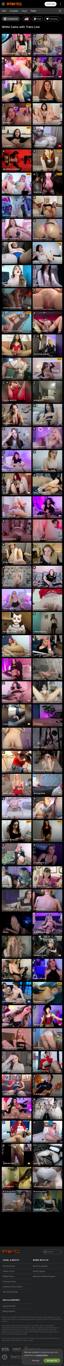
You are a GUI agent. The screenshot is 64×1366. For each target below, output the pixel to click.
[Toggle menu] (3, 4)
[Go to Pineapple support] (5, 1357)
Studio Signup (39, 1271)
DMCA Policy (8, 1276)
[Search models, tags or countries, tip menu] (60, 11)
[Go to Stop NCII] (19, 1357)
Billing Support (9, 1311)
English (50, 1252)
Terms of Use (8, 1271)
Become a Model (40, 1266)
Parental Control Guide (12, 1287)
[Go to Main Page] (19, 4)
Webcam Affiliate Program (44, 1276)
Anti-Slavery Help (10, 1292)
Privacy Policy (9, 1266)
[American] (26, 18)
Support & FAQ (9, 1306)
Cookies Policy (9, 1282)
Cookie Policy (42, 1355)
